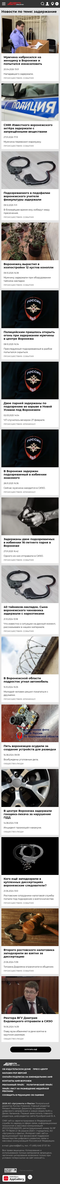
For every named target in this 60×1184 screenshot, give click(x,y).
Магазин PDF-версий (14, 1073)
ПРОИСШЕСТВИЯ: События (19, 78)
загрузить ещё (30, 1049)
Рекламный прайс (13, 1085)
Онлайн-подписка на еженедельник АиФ (27, 1077)
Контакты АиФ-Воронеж (17, 1081)
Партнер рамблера (26, 1170)
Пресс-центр (40, 1069)
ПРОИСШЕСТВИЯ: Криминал (19, 424)
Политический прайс (40, 1085)
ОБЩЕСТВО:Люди (14, 764)
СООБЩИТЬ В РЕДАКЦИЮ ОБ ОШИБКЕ (23, 1095)
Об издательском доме (16, 1069)
